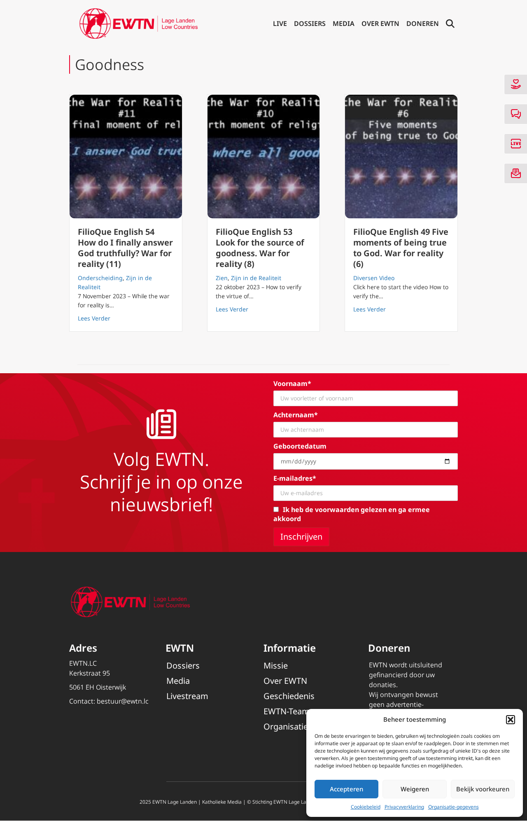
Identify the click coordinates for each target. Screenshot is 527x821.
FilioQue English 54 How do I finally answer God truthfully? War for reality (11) (125, 247)
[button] (510, 720)
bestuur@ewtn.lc (123, 701)
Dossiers (310, 23)
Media (343, 23)
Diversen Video (373, 278)
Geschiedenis (289, 696)
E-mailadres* (294, 478)
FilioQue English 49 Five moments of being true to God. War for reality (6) (400, 247)
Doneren (422, 23)
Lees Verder (94, 318)
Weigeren (415, 789)
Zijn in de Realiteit (256, 278)
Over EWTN (380, 23)
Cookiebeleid (365, 806)
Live (280, 23)
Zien (222, 278)
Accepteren (346, 789)
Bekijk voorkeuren (482, 789)
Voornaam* (292, 383)
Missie (276, 665)
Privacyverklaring (404, 806)
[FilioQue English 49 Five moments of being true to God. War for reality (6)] (401, 156)
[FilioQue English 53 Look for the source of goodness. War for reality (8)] (264, 156)
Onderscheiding (100, 278)
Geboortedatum (299, 446)
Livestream (187, 696)
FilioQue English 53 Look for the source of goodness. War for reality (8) (260, 247)
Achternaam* (295, 414)
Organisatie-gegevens (453, 806)
